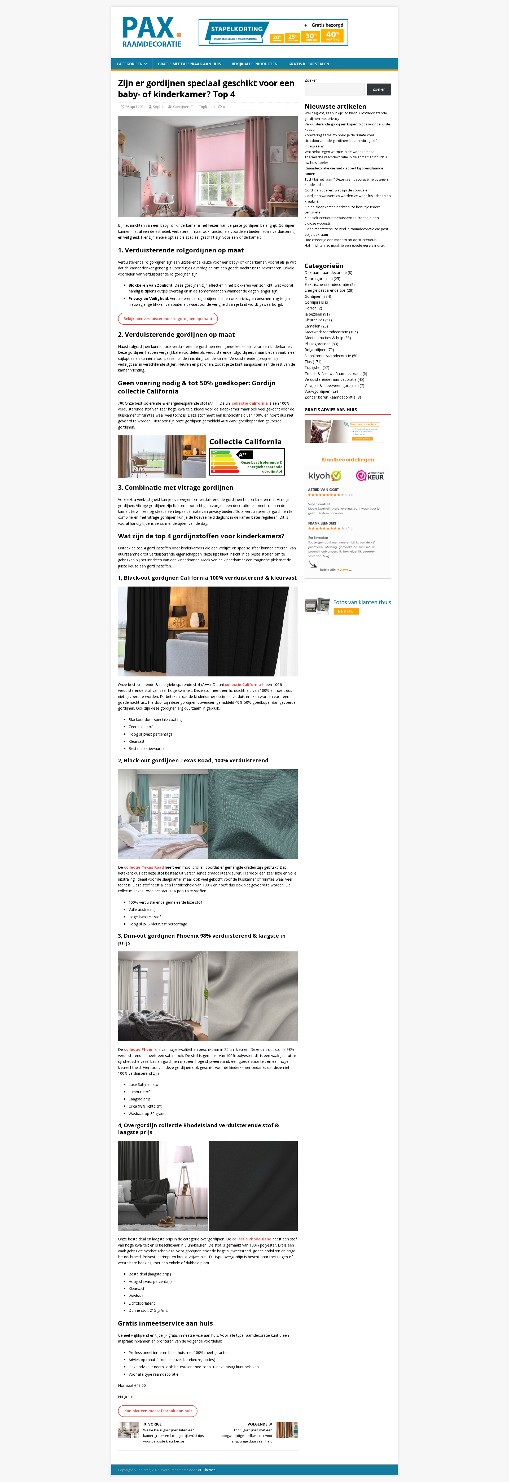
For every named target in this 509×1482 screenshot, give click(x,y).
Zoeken (311, 80)
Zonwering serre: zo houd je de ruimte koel (339, 135)
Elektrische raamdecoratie (327, 284)
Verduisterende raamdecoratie (331, 379)
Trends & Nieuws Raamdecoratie (333, 373)
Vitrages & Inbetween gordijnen (332, 385)
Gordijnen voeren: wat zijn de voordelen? (338, 190)
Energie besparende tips (325, 290)
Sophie (158, 106)
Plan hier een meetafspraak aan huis (158, 1410)
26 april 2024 (135, 106)
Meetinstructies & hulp (324, 337)
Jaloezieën (313, 314)
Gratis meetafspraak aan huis (189, 63)
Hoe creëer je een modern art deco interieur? (341, 239)
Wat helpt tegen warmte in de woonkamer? (339, 151)
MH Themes (206, 1470)
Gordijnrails (314, 302)
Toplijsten (207, 106)
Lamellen (312, 326)
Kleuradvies (314, 319)
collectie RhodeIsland (251, 1238)
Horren (311, 308)
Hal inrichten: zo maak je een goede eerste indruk (345, 245)
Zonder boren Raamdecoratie (330, 397)
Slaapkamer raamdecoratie (328, 355)
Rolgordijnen (315, 349)
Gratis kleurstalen (308, 63)
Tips (194, 106)
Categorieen (130, 63)
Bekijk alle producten (255, 63)
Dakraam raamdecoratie (326, 272)
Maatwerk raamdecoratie (326, 331)
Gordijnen (181, 106)
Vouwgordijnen (317, 391)
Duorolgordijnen (319, 278)
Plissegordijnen (318, 343)
